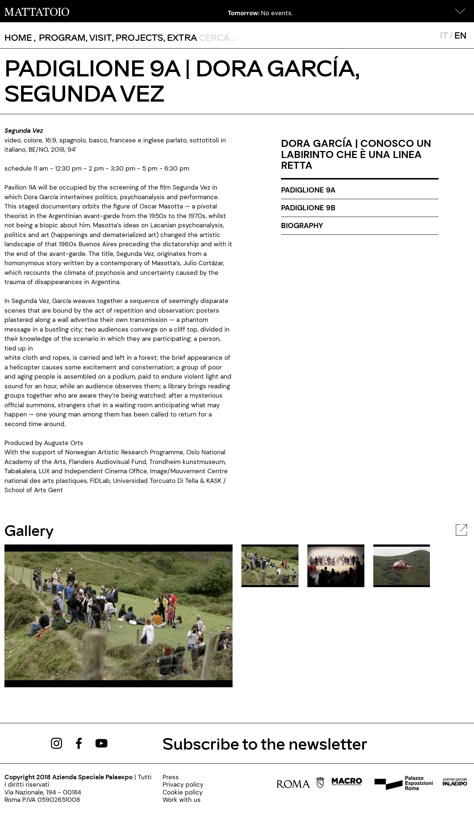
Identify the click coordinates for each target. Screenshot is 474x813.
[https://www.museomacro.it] (347, 784)
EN (460, 35)
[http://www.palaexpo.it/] (455, 784)
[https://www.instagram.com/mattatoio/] (56, 742)
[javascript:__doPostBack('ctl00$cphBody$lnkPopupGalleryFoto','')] (461, 529)
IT (444, 35)
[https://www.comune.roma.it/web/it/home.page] (300, 784)
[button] (460, 11)
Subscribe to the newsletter (265, 743)
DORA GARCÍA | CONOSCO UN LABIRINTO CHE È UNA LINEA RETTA (356, 154)
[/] (36, 11)
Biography (302, 225)
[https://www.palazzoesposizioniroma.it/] (402, 784)
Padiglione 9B (308, 208)
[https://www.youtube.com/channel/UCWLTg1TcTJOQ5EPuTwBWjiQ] (101, 742)
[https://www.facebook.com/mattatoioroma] (79, 742)
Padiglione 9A (308, 190)
